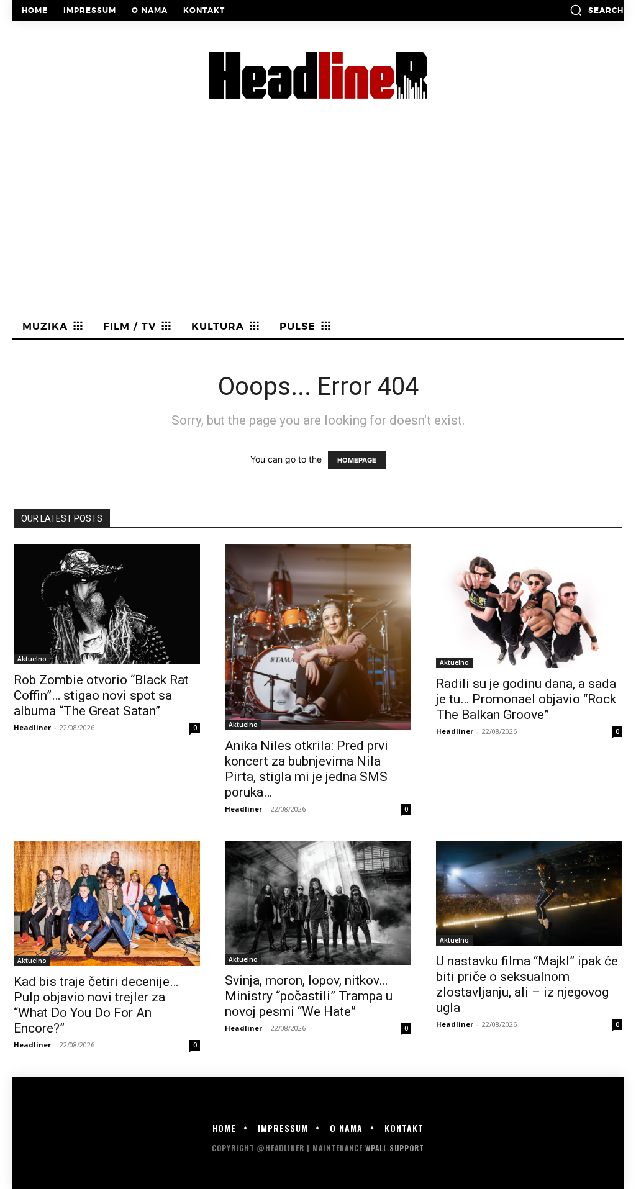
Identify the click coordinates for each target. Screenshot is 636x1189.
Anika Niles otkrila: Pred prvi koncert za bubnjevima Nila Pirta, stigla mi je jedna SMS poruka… (306, 769)
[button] (597, 10)
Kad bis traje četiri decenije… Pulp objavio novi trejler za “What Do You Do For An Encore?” (96, 1005)
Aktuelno (32, 658)
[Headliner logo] (318, 75)
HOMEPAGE (356, 460)
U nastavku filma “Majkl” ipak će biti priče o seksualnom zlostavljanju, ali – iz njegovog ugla (527, 984)
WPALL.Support (394, 1147)
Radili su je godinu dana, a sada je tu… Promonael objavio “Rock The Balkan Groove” (526, 699)
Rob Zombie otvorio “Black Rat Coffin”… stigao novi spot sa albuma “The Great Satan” (101, 695)
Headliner (32, 727)
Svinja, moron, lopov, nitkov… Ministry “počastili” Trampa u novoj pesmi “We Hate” (309, 996)
